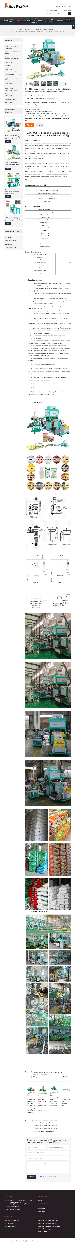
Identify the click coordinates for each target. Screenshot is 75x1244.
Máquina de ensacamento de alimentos (10, 63)
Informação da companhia (11, 1220)
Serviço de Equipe (43, 1203)
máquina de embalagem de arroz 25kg (45, 1125)
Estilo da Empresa (9, 1223)
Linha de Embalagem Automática (43, 29)
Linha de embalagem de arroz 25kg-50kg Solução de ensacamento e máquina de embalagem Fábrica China (12, 164)
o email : (6, 1206)
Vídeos (60, 21)
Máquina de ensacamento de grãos (48, 1220)
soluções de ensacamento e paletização (46, 1120)
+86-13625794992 (66, 10)
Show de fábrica (34, 20)
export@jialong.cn (53, 10)
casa (6, 21)
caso (40, 21)
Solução (26, 21)
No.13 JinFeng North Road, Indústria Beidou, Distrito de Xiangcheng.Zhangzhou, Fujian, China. (21, 1202)
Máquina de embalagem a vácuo (47, 1229)
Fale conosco (53, 21)
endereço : (7, 1200)
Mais (8, 141)
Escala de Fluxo (9, 74)
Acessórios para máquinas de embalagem (10, 100)
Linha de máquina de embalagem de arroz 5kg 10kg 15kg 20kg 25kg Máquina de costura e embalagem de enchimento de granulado (13, 137)
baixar (40, 125)
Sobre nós (11, 21)
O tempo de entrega (31, 96)
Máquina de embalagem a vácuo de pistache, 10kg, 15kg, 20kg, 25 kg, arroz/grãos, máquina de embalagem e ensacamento (12, 219)
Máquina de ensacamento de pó (47, 1223)
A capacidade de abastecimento (35, 98)
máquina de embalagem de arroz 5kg (45, 1123)
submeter (31, 1176)
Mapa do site (41, 1211)
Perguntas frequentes (10, 1226)
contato (8, 1196)
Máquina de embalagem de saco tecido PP (46, 1128)
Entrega (40, 1200)
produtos (18, 20)
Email (30, 125)
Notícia (40, 1206)
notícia (45, 20)
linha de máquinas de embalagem (44, 1131)
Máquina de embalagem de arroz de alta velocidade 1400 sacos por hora (13, 191)
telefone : (6, 1209)
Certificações (41, 1208)
